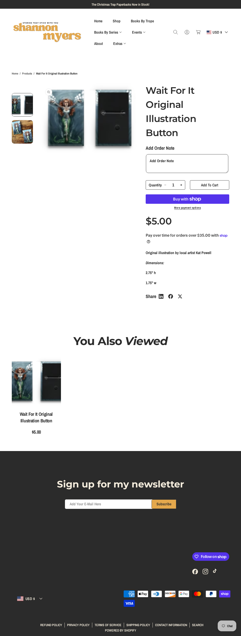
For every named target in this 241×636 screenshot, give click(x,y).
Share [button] (151, 296)
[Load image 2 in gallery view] (22, 132)
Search (197, 625)
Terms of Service (108, 625)
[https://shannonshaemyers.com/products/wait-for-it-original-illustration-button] (161, 296)
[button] (108, 32)
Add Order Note (160, 148)
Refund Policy (51, 625)
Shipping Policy (138, 625)
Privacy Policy (78, 625)
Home (15, 73)
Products (27, 73)
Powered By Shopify (120, 630)
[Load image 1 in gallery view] (22, 105)
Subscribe (164, 503)
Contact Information (171, 625)
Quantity (155, 185)
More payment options (187, 208)
